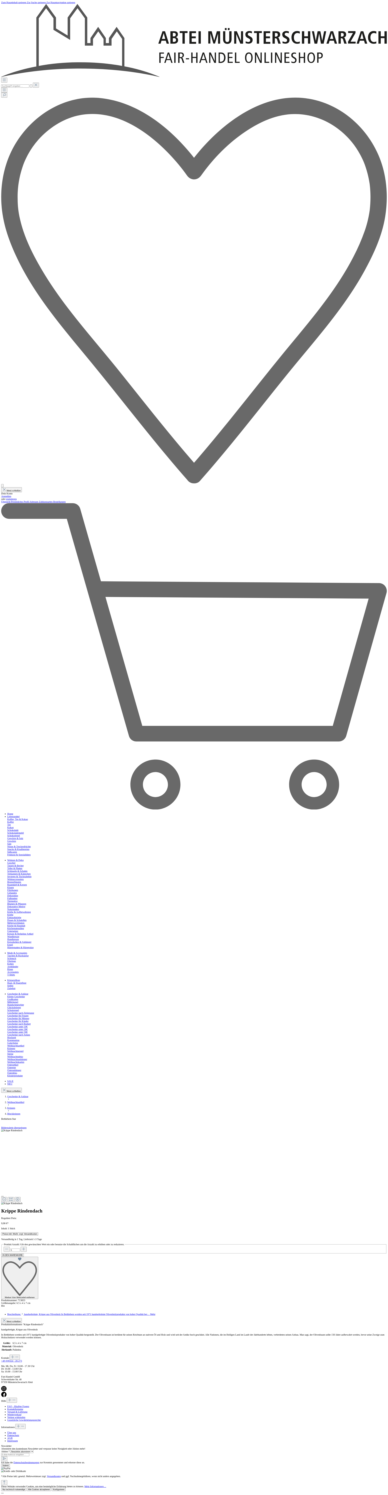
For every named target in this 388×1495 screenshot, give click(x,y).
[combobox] (15, 86)
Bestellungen (59, 501)
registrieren (11, 499)
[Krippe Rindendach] (11, 1130)
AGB (10, 1438)
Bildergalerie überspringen (14, 1127)
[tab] (81, 1314)
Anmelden (6, 496)
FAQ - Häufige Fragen (18, 1406)
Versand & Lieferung (17, 1412)
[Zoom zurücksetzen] (11, 1199)
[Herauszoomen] (4, 1199)
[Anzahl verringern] (7, 1249)
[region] (194, 1167)
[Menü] (4, 80)
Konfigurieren (58, 1489)
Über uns (11, 1432)
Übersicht (6, 501)
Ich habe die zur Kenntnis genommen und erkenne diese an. (43, 1462)
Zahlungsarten (46, 501)
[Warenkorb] (194, 808)
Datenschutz (13, 1435)
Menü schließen (14, 491)
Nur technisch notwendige (13, 1489)
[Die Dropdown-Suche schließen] (36, 85)
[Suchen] (31, 86)
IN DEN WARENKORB (12, 1255)
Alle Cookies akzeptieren (39, 1489)
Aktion (5, 1451)
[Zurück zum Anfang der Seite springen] (4, 1482)
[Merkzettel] (194, 482)
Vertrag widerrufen (16, 1417)
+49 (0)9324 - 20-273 (11, 1361)
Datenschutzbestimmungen (26, 1462)
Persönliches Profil (20, 501)
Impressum (12, 1441)
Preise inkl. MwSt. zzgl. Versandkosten (19, 1234)
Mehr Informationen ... (95, 1486)
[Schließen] (2, 1196)
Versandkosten (54, 1476)
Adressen (34, 501)
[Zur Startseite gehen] (194, 76)
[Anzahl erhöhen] (24, 1249)
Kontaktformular (15, 1409)
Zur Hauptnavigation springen (60, 2)
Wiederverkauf (14, 1414)
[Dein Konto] (2, 485)
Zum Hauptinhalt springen (14, 2)
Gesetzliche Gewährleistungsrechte (24, 1420)
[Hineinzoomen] (18, 1199)
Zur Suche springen (36, 2)
